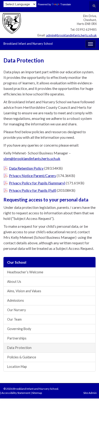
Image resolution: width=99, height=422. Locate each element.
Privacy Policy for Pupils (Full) (32, 190)
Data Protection (19, 348)
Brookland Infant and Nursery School (28, 43)
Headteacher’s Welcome (25, 272)
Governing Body (19, 329)
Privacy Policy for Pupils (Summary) (37, 183)
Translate (65, 4)
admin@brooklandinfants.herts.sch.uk (71, 35)
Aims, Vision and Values (24, 291)
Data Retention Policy (26, 168)
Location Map (17, 367)
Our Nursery (16, 310)
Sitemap (37, 393)
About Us (14, 281)
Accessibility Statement (15, 393)
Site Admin (90, 393)
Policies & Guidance (21, 357)
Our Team (14, 319)
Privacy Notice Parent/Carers (32, 175)
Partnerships (16, 338)
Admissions (15, 300)
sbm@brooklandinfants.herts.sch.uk (31, 158)
